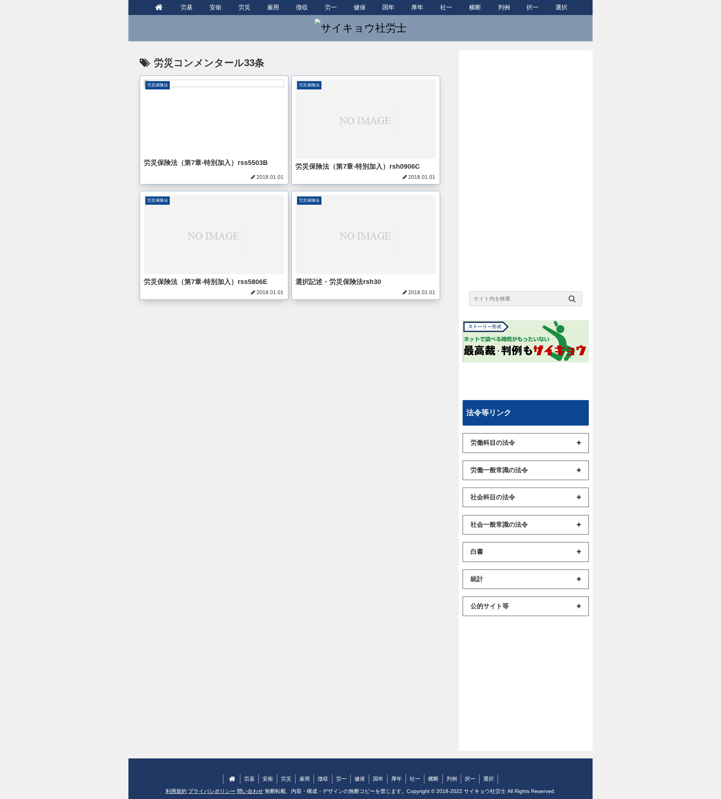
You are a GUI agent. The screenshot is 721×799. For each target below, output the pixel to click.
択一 (470, 779)
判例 (451, 779)
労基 (249, 779)
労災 (286, 779)
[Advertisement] (525, 166)
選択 (488, 779)
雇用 (304, 779)
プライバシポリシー (211, 791)
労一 (341, 779)
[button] (574, 298)
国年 (378, 779)
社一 (415, 779)
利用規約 (176, 791)
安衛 (267, 779)
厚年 (396, 779)
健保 (359, 779)
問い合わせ (250, 791)
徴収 (323, 779)
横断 (433, 779)
